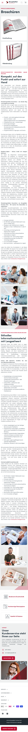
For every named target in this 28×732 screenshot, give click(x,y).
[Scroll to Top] (25, 724)
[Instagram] (7, 713)
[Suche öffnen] (21, 2)
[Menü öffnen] (2, 2)
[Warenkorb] (25, 2)
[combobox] (14, 6)
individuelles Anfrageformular (18, 258)
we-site (20, 722)
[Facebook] (3, 713)
